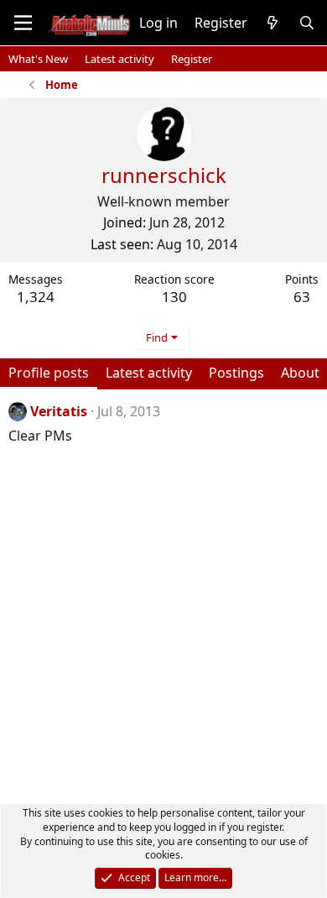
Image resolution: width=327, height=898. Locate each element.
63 (301, 296)
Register (191, 58)
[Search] (306, 22)
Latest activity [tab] (149, 372)
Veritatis (58, 411)
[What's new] (273, 22)
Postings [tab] (236, 372)
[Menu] (23, 22)
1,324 (35, 296)
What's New (38, 58)
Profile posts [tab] (48, 372)
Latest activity (119, 58)
